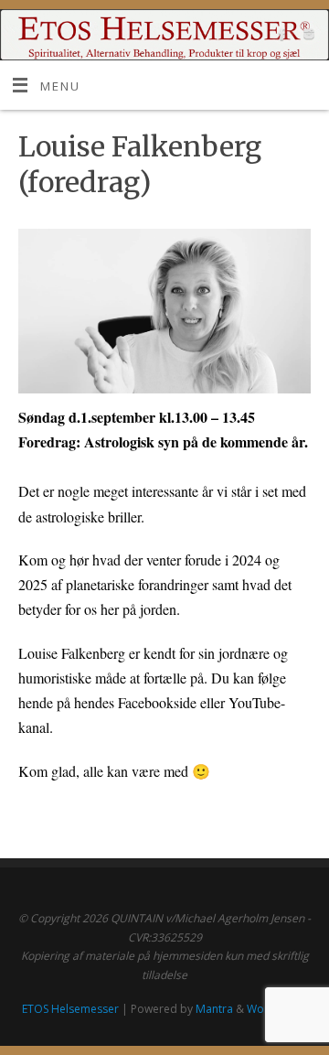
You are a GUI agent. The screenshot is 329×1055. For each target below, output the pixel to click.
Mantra (214, 1009)
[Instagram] (306, 37)
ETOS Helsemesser (70, 1009)
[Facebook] (280, 37)
